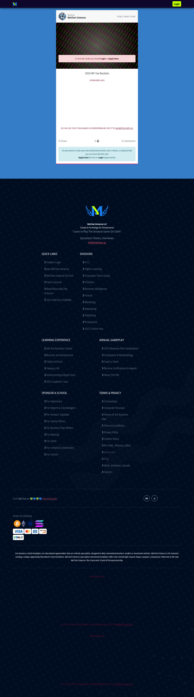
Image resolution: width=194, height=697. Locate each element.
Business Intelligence (96, 289)
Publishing (90, 315)
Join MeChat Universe (57, 269)
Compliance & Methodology (118, 355)
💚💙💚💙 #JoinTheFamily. (43, 498)
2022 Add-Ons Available (59, 300)
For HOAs (51, 441)
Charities (89, 282)
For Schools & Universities (60, 448)
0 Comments (128, 141)
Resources (109, 452)
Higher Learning (93, 269)
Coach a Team (111, 361)
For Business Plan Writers (59, 428)
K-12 (87, 262)
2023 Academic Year (57, 381)
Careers (108, 472)
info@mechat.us (97, 242)
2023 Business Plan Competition (121, 348)
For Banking (52, 434)
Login (177, 4)
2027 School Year (94, 328)
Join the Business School (59, 348)
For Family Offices (55, 421)
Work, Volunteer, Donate (117, 465)
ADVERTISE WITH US (124, 128)
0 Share (63, 141)
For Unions (52, 454)
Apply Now (113, 58)
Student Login (53, 262)
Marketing (90, 302)
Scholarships (110, 401)
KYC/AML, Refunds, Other (117, 445)
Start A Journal (53, 282)
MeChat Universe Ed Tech (59, 275)
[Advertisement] (97, 103)
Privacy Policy (111, 432)
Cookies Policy (111, 439)
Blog (106, 459)
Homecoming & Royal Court (60, 375)
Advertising (90, 309)
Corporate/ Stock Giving (97, 275)
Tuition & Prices (54, 361)
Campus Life (52, 368)
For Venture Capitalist (57, 414)
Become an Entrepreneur (59, 355)
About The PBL (111, 375)
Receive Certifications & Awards (120, 368)
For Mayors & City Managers (61, 408)
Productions (91, 322)
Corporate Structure (114, 408)
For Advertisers (54, 401)
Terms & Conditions (114, 425)
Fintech (88, 295)
